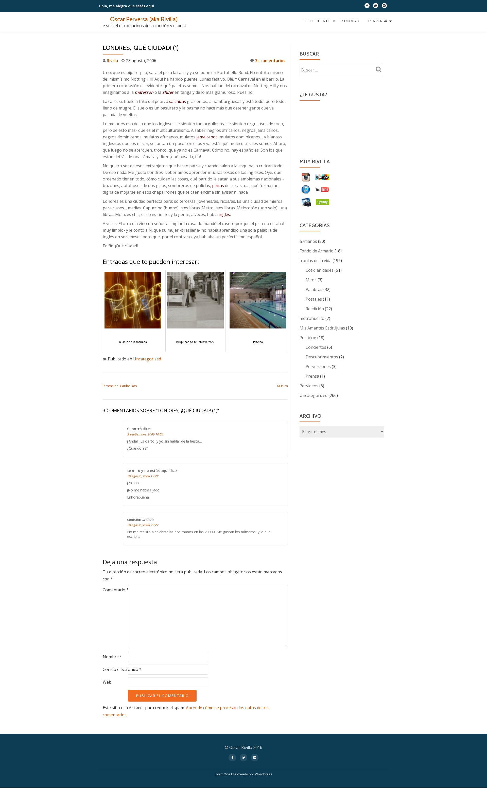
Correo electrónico (122, 669)
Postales (314, 299)
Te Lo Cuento (317, 21)
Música (282, 385)
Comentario (116, 590)
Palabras (314, 289)
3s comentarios (270, 60)
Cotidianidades (320, 270)
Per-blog (308, 337)
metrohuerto (312, 318)
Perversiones (318, 366)
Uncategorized (147, 359)
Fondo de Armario (317, 251)
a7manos (308, 241)
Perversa (377, 21)
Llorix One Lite (226, 774)
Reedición (315, 308)
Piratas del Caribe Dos (120, 385)
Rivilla (112, 60)
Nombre (112, 656)
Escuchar (349, 21)
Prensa (312, 376)
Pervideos (309, 386)
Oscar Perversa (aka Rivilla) (144, 19)
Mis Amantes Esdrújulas (322, 328)
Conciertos (316, 347)
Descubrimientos (322, 357)
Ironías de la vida (316, 260)
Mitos (311, 280)
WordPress (263, 774)
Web (107, 682)
